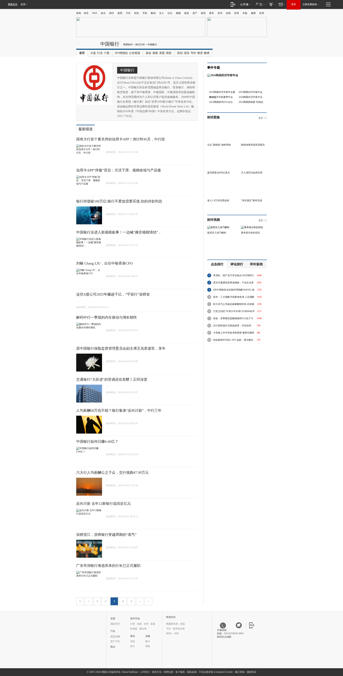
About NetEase (130, 672)
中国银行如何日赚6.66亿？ (97, 442)
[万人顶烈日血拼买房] (254, 152)
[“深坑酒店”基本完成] (254, 180)
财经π (169, 633)
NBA (94, 13)
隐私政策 (192, 672)
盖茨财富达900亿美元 (218, 172)
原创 (180, 53)
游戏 (228, 13)
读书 (220, 13)
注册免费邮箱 (310, 4)
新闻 (78, 13)
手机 (145, 13)
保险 (147, 646)
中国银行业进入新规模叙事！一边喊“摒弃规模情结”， (119, 232)
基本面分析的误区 (250, 232)
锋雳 (200, 53)
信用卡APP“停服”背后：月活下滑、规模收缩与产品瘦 (118, 170)
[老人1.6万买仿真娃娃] (220, 180)
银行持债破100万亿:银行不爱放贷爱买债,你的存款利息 (119, 201)
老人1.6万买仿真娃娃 (218, 200)
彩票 (236, 13)
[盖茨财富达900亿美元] (220, 152)
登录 (293, 4)
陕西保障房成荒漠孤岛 (253, 144)
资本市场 (135, 618)
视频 (178, 13)
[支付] (272, 4)
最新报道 (85, 129)
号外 (193, 53)
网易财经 (128, 44)
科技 (136, 13)
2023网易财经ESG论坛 (221, 102)
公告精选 (134, 53)
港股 (155, 53)
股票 (120, 13)
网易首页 (12, 4)
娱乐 (103, 13)
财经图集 (213, 117)
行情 (132, 624)
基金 (148, 53)
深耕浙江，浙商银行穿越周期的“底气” (106, 535)
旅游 (186, 13)
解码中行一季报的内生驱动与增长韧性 (106, 317)
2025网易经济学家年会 (250, 92)
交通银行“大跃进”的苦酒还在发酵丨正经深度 (111, 379)
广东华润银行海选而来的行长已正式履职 (108, 566)
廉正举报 (240, 672)
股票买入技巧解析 (216, 232)
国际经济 (115, 624)
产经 (112, 631)
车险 (245, 13)
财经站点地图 (224, 636)
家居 (203, 13)
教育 (211, 13)
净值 (132, 641)
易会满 (142, 628)
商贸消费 (115, 636)
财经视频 (213, 219)
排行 (132, 646)
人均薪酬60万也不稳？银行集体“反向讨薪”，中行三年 (119, 410)
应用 (23, 4)
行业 (100, 53)
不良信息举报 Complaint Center (216, 672)
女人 (161, 13)
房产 (195, 13)
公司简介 (145, 672)
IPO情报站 (121, 53)
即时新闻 (256, 264)
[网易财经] (87, 45)
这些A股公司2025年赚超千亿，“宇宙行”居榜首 (113, 294)
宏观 (112, 618)
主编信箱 (221, 630)
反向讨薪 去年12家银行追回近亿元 (103, 504)
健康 (253, 13)
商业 (112, 646)
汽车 (128, 13)
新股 (152, 624)
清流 (186, 53)
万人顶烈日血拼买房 (251, 172)
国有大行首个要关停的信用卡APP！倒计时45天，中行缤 (120, 139)
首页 (82, 53)
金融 (147, 636)
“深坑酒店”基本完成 (251, 200)
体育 (86, 13)
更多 (260, 118)
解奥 (207, 53)
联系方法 (157, 672)
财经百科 (140, 44)
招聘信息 (168, 672)
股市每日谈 (179, 628)
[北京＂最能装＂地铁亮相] (220, 124)
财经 (111, 13)
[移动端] (233, 4)
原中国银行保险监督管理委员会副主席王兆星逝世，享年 (121, 348)
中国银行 (109, 44)
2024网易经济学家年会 (250, 97)
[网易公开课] (245, 4)
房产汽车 (115, 641)
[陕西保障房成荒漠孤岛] (254, 124)
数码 (153, 13)
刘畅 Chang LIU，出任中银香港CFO (104, 263)
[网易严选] (259, 4)
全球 (146, 624)
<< (80, 601)
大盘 (93, 53)
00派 (176, 633)
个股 (106, 53)
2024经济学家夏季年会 (221, 97)
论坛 (170, 13)
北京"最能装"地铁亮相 (219, 144)
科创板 (133, 628)
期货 (169, 53)
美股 (162, 53)
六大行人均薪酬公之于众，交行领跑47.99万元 (112, 473)
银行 (147, 641)
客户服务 (180, 672)
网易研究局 (172, 624)
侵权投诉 (251, 672)
